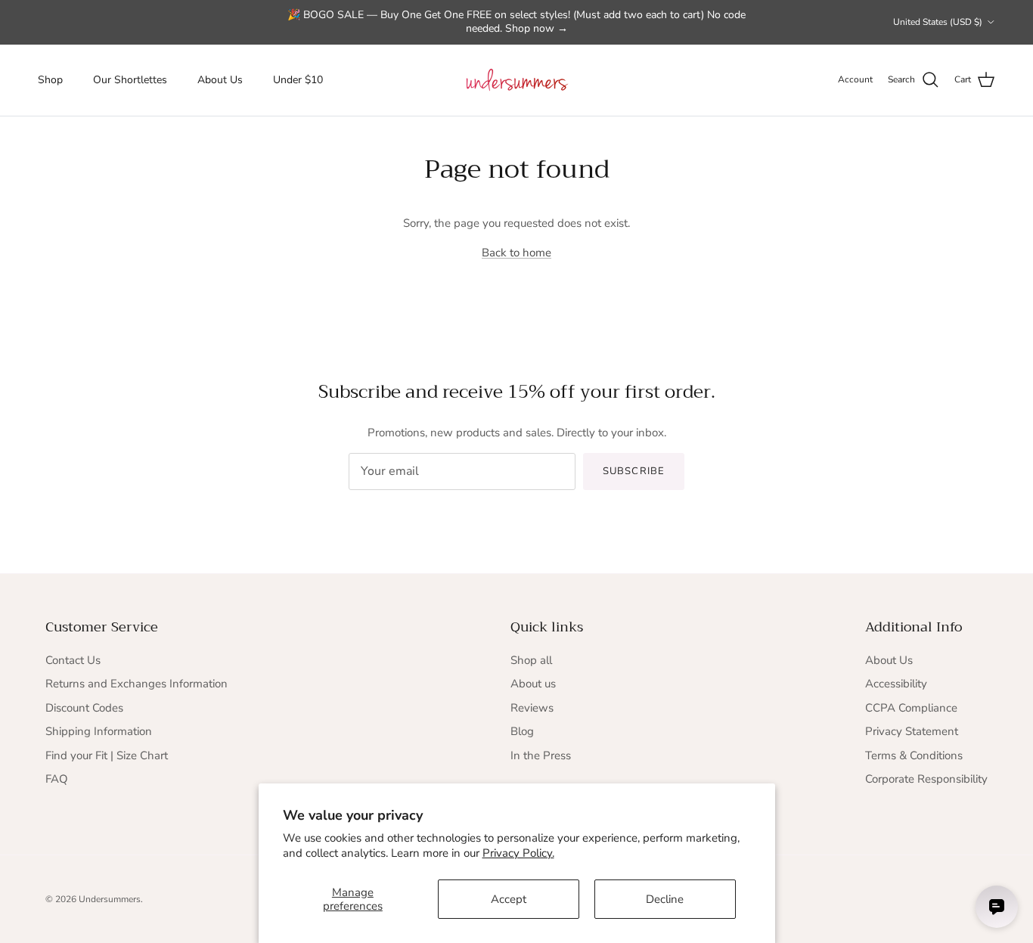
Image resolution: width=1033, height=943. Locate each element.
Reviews (532, 707)
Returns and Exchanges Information (136, 683)
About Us (220, 80)
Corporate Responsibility (926, 778)
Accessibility (896, 683)
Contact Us (73, 660)
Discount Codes (84, 707)
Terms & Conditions (914, 755)
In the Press (540, 755)
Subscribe (633, 471)
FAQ (56, 778)
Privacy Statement (911, 731)
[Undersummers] (516, 80)
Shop (50, 80)
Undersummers (110, 899)
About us (533, 683)
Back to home (516, 252)
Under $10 (298, 80)
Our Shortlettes (130, 80)
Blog (522, 731)
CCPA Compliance (911, 707)
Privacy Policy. (518, 853)
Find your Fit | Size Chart (106, 755)
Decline (665, 899)
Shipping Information (98, 731)
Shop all (531, 660)
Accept (508, 899)
